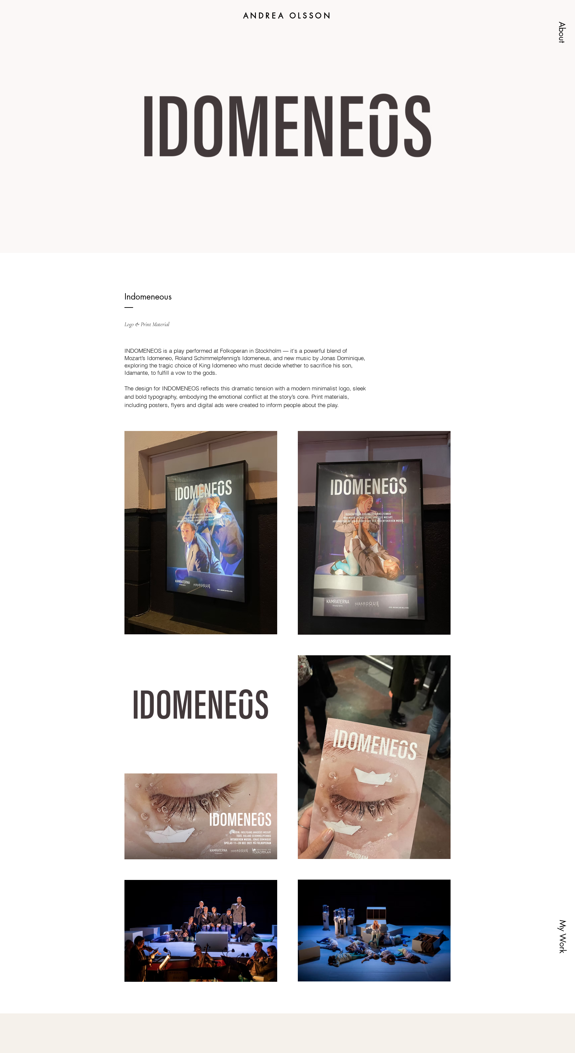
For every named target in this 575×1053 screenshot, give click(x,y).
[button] (562, 32)
